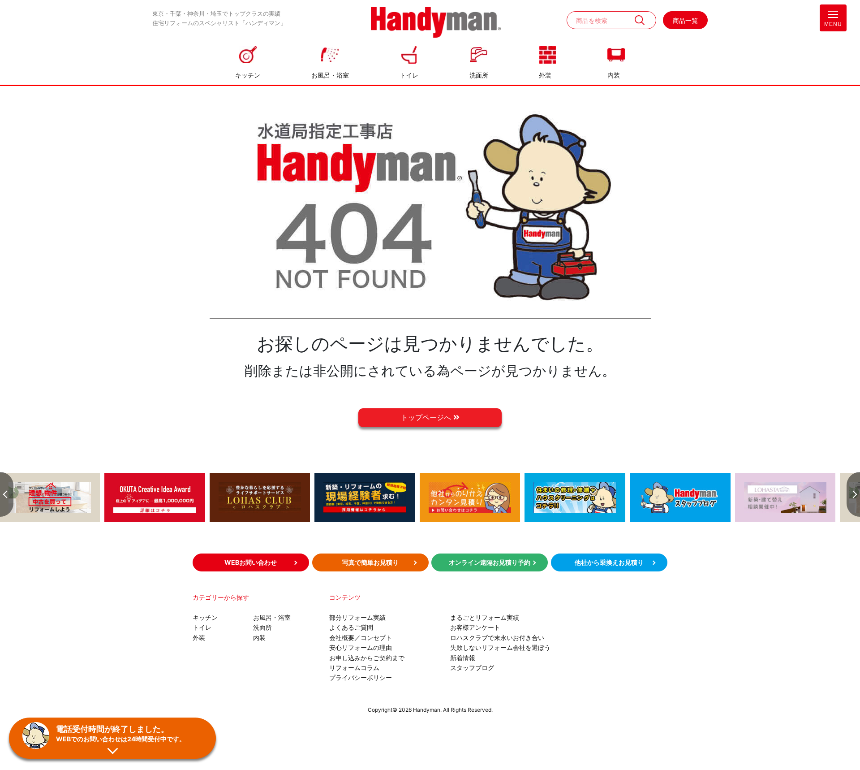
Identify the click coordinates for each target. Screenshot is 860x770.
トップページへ (427, 417)
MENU (833, 24)
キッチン (247, 75)
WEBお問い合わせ (250, 562)
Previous (6, 494)
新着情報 (462, 658)
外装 (545, 75)
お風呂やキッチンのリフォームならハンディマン (436, 23)
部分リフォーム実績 (357, 617)
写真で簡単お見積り (370, 562)
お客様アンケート (475, 627)
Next (853, 494)
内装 (613, 75)
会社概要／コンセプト (360, 637)
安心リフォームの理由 (360, 647)
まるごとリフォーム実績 (484, 617)
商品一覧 (685, 20)
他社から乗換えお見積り (609, 562)
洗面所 (478, 75)
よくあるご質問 (351, 627)
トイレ (409, 75)
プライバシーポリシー (360, 677)
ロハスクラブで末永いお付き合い (497, 637)
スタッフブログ (472, 667)
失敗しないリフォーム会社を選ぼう (500, 647)
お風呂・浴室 (330, 75)
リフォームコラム (354, 667)
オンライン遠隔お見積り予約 (489, 562)
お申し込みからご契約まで (366, 658)
